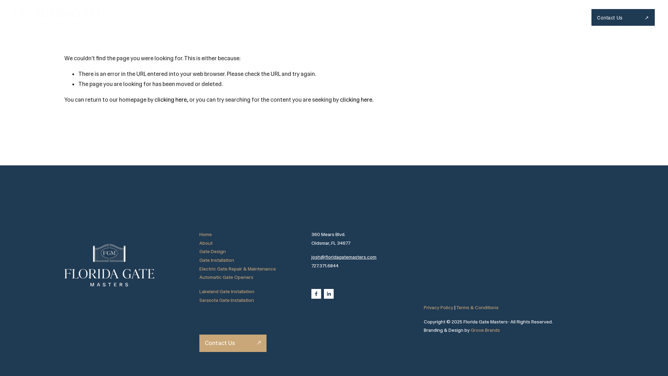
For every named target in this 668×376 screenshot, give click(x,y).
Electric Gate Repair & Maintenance (237, 269)
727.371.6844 (548, 17)
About (388, 17)
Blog (508, 17)
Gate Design (212, 251)
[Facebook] (316, 294)
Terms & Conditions (477, 307)
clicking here (170, 99)
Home (356, 17)
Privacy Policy (438, 307)
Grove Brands (485, 330)
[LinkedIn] (329, 294)
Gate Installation (216, 260)
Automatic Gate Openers (226, 277)
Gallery (476, 17)
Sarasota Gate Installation (226, 300)
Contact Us (610, 17)
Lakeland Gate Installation (226, 291)
